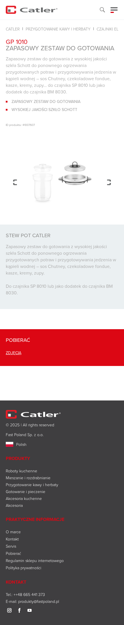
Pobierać (13, 553)
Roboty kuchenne (21, 470)
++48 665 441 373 (29, 594)
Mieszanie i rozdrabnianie (28, 477)
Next (109, 182)
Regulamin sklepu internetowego (35, 560)
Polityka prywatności (23, 567)
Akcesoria (14, 505)
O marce (13, 531)
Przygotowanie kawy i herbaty (58, 29)
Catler (13, 29)
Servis (11, 546)
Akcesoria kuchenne (24, 498)
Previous (15, 182)
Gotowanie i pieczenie (25, 491)
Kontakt (12, 539)
